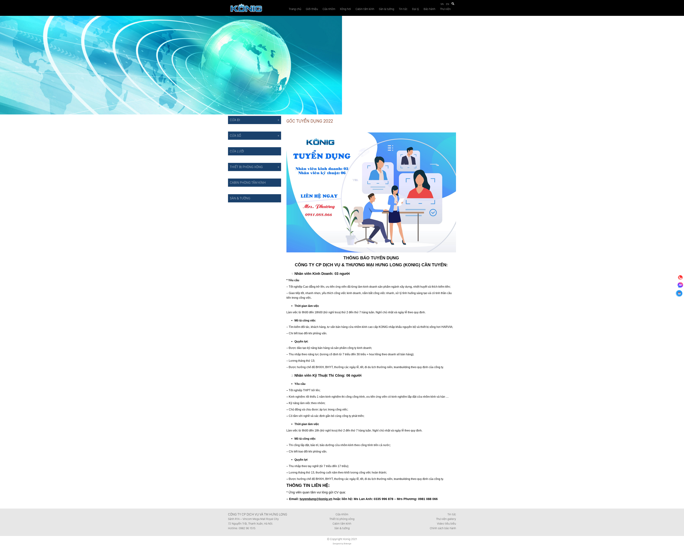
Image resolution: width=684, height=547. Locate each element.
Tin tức (403, 9)
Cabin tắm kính (365, 9)
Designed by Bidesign (342, 544)
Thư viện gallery (446, 519)
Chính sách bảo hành (443, 528)
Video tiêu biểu (446, 523)
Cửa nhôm (329, 9)
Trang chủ (295, 9)
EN (447, 4)
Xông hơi (345, 9)
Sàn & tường (386, 9)
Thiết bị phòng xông (341, 519)
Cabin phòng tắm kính (248, 182)
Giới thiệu (312, 9)
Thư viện (445, 9)
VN (442, 4)
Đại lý (415, 9)
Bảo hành (429, 9)
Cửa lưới (237, 151)
